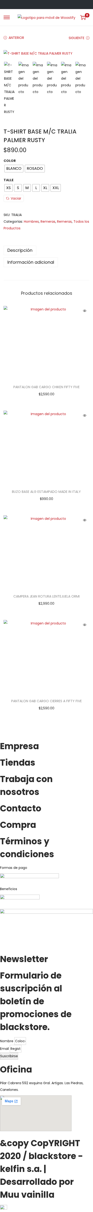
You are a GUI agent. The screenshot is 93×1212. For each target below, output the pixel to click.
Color (10, 160)
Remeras (48, 221)
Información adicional (30, 262)
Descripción (19, 250)
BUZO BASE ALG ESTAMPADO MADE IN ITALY (46, 491)
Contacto (20, 808)
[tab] (46, 250)
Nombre (7, 1041)
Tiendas (17, 763)
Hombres (31, 221)
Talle (9, 180)
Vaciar (16, 198)
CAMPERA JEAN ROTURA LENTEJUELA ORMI (46, 596)
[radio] (14, 168)
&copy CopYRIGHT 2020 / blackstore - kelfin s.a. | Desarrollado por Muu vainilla (41, 1169)
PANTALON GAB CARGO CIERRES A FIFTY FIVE (46, 701)
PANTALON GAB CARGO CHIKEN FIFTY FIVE (46, 387)
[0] (83, 17)
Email (5, 1048)
